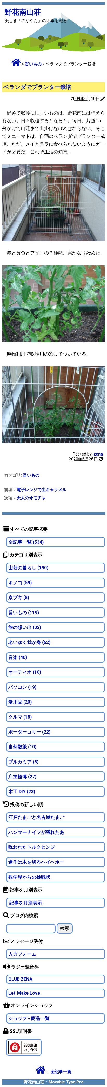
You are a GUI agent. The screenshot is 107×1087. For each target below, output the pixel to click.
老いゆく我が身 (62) (29, 642)
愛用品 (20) (20, 702)
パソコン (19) (22, 687)
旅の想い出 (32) (24, 627)
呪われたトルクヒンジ (31, 847)
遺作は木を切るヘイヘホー (36, 862)
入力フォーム (22, 954)
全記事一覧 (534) (26, 542)
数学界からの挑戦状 (29, 877)
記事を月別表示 (25, 902)
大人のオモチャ (31, 497)
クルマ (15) (20, 717)
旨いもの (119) (23, 612)
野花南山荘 (23, 12)
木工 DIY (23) (21, 791)
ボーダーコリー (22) (29, 732)
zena (98, 454)
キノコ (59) (20, 582)
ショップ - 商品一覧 (29, 1018)
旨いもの (33, 63)
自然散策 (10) (22, 746)
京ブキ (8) (18, 597)
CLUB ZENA (20, 979)
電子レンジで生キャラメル (41, 489)
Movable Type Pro (66, 1081)
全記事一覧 (61, 1071)
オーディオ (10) (24, 672)
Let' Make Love (24, 993)
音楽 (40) (17, 657)
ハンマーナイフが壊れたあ (36, 832)
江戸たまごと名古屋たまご (36, 817)
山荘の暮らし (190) (28, 567)
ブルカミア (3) (23, 761)
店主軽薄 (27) (22, 776)
